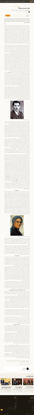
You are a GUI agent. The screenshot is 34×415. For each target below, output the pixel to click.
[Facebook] (26, 364)
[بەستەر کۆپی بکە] (19, 364)
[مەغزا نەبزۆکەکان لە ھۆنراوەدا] (28, 381)
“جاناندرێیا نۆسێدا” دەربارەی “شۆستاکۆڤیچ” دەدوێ (18, 387)
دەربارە (32, 409)
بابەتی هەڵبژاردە (15, 398)
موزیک (27, 4)
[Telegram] (23, 364)
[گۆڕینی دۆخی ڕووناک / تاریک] (1, 1)
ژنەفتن (9, 1)
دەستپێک (23, 1)
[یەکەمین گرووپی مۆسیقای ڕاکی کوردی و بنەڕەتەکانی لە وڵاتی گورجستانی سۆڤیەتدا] (6, 381)
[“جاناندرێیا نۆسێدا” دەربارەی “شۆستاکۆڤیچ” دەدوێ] (17, 381)
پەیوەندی (32, 410)
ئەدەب (18, 1)
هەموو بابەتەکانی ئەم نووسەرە (23, 370)
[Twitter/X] (24, 364)
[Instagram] (31, 402)
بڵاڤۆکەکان (7, 1)
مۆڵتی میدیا (13, 1)
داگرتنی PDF (7, 15)
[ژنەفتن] (31, 1)
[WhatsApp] (21, 364)
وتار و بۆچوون (16, 6)
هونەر (16, 1)
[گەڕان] (3, 1)
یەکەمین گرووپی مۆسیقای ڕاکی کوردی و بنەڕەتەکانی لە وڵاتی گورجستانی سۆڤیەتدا (6, 387)
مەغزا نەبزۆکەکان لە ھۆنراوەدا (29, 386)
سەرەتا (29, 4)
